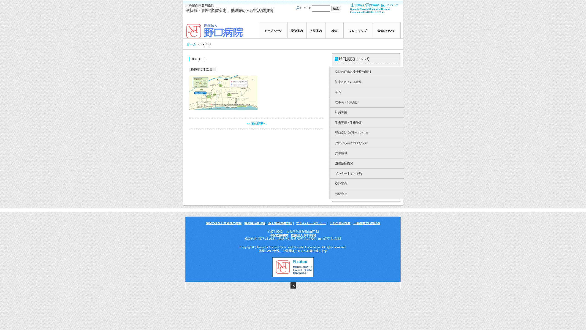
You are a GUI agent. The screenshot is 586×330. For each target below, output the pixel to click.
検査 (334, 31)
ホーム (191, 44)
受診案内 (297, 31)
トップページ (273, 31)
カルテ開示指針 (340, 223)
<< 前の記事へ (256, 123)
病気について (386, 31)
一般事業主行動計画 (366, 223)
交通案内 (375, 5)
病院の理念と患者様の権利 (223, 223)
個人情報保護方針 (280, 223)
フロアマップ (358, 31)
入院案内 (316, 31)
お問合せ (359, 5)
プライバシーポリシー (311, 223)
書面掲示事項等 (254, 223)
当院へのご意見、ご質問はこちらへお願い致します (293, 251)
